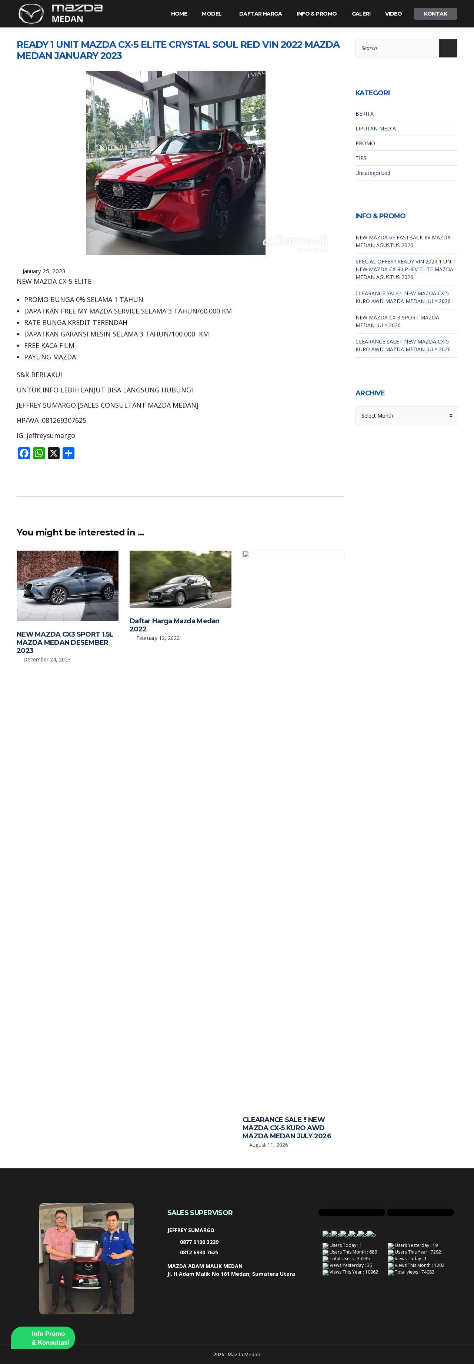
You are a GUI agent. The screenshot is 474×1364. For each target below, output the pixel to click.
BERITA (365, 113)
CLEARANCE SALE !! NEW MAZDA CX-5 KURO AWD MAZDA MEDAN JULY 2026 (287, 1128)
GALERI (361, 13)
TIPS (361, 158)
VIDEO (393, 13)
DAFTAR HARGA (260, 13)
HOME (179, 13)
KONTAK (435, 13)
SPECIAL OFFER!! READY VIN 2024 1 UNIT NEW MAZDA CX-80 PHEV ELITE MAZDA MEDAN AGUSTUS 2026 (406, 269)
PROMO (365, 143)
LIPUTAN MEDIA (376, 128)
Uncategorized (373, 172)
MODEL (211, 13)
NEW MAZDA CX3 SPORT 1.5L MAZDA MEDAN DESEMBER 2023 (65, 642)
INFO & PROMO (317, 13)
